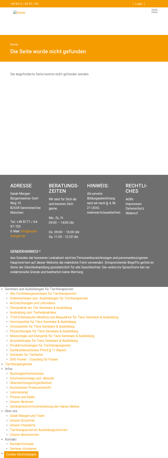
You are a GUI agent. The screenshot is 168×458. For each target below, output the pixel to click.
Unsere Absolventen (24, 435)
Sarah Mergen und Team (27, 416)
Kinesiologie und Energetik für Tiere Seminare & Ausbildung (52, 336)
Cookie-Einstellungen (21, 454)
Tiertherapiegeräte (18, 364)
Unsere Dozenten (22, 420)
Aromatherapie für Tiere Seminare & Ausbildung (44, 341)
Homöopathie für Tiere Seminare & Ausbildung (43, 322)
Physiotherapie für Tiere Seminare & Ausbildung (44, 331)
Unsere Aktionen (21, 402)
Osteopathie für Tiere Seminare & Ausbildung (42, 326)
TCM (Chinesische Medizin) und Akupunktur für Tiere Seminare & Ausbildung (64, 317)
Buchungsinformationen (27, 374)
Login (138, 3)
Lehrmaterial (19, 392)
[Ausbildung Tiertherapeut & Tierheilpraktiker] (20, 13)
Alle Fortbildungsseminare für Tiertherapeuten (43, 294)
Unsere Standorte (22, 425)
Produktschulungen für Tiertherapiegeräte (40, 345)
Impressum (134, 204)
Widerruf (132, 213)
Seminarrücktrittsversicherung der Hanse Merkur (44, 406)
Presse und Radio (22, 397)
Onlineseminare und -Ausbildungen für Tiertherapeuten (49, 298)
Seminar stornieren (23, 449)
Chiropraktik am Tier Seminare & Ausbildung (41, 308)
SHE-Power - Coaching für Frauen (34, 359)
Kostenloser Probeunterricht (30, 388)
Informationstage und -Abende (32, 378)
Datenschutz (135, 208)
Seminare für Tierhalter (26, 355)
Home (14, 44)
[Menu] (153, 11)
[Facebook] (149, 3)
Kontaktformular (22, 444)
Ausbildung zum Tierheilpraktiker (33, 312)
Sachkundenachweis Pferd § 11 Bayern (38, 350)
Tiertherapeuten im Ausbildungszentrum (38, 430)
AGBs (129, 199)
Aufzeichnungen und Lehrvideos (32, 303)
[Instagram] (155, 3)
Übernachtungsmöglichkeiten (31, 383)
